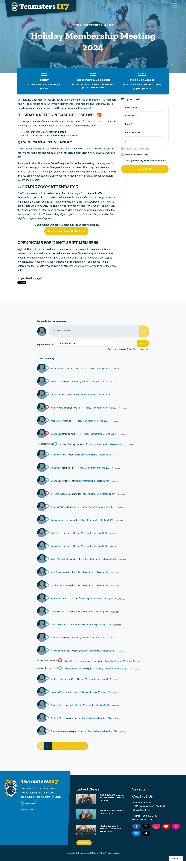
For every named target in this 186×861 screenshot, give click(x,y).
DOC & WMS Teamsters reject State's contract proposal (112, 798)
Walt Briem (56, 572)
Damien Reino (57, 705)
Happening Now (91, 24)
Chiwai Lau (56, 434)
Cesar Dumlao (57, 611)
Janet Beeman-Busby (74, 661)
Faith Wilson (57, 468)
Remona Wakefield (60, 507)
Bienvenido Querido (60, 731)
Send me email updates (137, 148)
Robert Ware (57, 637)
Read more (84, 842)
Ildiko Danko (57, 381)
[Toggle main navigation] (174, 6)
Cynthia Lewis (57, 585)
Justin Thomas (58, 394)
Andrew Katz (57, 407)
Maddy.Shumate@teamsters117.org (142, 84)
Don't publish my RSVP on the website (145, 160)
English (174, 858)
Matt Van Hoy (57, 421)
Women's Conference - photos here (112, 811)
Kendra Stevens (58, 454)
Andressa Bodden (59, 598)
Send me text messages (137, 154)
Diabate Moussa (59, 718)
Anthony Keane (58, 368)
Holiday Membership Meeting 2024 (93, 368)
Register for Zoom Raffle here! (66, 231)
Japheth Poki (57, 692)
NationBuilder (84, 853)
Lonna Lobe (56, 546)
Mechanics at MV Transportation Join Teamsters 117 (111, 828)
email (33, 809)
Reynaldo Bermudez (60, 650)
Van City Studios (112, 853)
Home (75, 24)
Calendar (108, 24)
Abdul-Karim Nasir (59, 559)
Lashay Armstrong (59, 520)
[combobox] (176, 858)
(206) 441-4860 (143, 88)
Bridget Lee (56, 533)
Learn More (29, 803)
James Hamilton (59, 624)
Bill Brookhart (57, 494)
